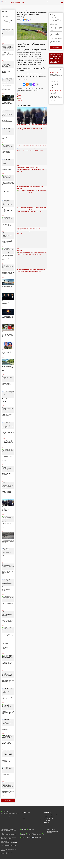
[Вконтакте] (28, 834)
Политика (24, 817)
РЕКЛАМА (46, 822)
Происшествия (31, 815)
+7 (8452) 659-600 (48, 818)
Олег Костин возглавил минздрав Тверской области (56, 29)
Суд (26, 10)
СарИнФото (25, 820)
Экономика (30, 817)
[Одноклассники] (25, 20)
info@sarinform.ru (54, 62)
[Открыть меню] (62, 2)
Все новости (5, 11)
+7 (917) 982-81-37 (48, 817)
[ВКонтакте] (23, 20)
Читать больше (56, 47)
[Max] (51, 58)
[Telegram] (27, 20)
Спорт (40, 818)
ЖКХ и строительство (27, 818)
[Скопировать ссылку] (30, 20)
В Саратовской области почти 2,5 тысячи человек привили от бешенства (56, 41)
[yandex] (26, 837)
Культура (36, 818)
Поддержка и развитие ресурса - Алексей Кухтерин (53, 834)
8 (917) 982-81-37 (58, 58)
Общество (24, 815)
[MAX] (28, 20)
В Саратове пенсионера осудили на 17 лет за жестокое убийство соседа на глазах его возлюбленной (55, 21)
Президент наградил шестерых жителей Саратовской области (55, 34)
